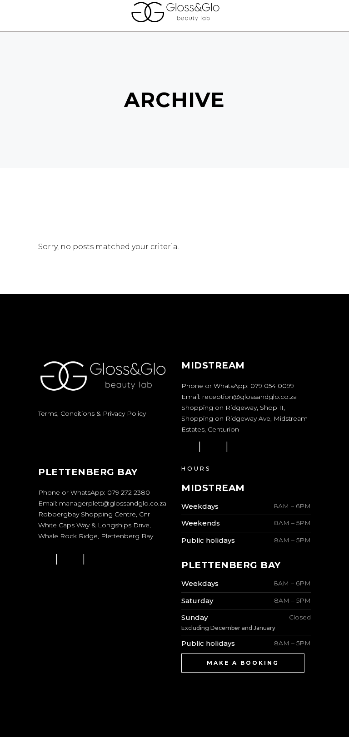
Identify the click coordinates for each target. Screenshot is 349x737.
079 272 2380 (128, 492)
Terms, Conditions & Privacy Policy (92, 413)
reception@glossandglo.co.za (249, 397)
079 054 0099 (272, 386)
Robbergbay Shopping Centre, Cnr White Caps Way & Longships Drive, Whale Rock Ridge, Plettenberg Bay (95, 525)
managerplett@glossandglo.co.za (112, 503)
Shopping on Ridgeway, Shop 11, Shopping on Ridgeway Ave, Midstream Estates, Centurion (244, 418)
